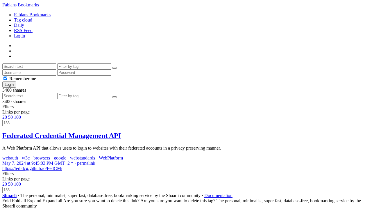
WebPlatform (111, 157)
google (60, 157)
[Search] (114, 68)
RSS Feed (23, 30)
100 (17, 117)
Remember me (22, 78)
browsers (41, 157)
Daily (19, 25)
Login (19, 35)
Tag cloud (23, 19)
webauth (10, 157)
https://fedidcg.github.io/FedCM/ (32, 168)
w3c (26, 157)
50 (10, 117)
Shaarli (9, 195)
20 (4, 117)
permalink (48, 163)
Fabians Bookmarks (20, 4)
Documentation (218, 195)
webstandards (82, 157)
